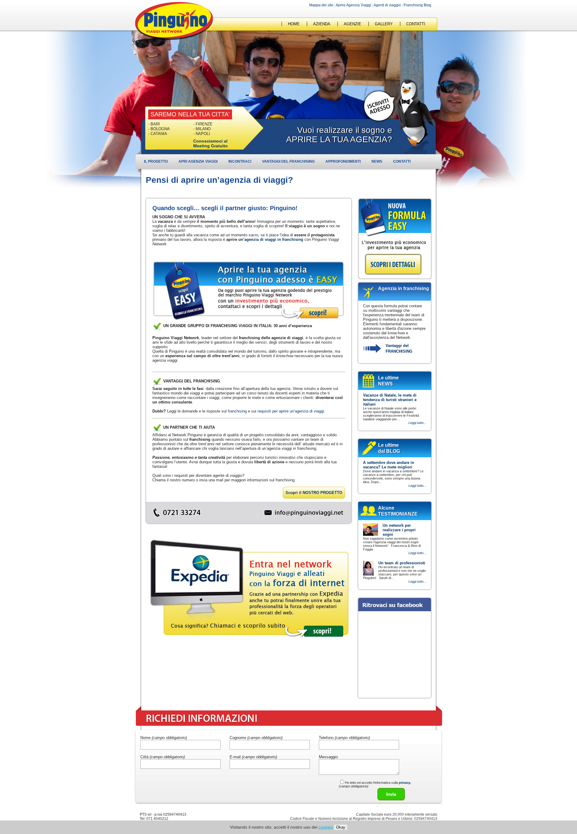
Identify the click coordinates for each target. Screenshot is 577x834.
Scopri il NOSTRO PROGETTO (313, 492)
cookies (326, 827)
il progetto (156, 161)
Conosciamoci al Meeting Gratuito (210, 143)
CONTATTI (415, 24)
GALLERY (384, 24)
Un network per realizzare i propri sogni (399, 530)
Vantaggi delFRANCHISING (399, 348)
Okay (340, 827)
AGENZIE (352, 24)
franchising (237, 411)
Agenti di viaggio (387, 5)
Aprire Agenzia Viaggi (353, 5)
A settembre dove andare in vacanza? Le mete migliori (388, 464)
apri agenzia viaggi (198, 161)
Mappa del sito (321, 5)
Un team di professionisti (401, 563)
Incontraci (239, 161)
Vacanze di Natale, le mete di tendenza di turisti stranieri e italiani (390, 399)
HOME (294, 24)
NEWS (376, 161)
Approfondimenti (343, 161)
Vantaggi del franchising (288, 161)
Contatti (402, 161)
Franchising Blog (417, 5)
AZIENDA (321, 24)
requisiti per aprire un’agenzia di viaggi (291, 411)
